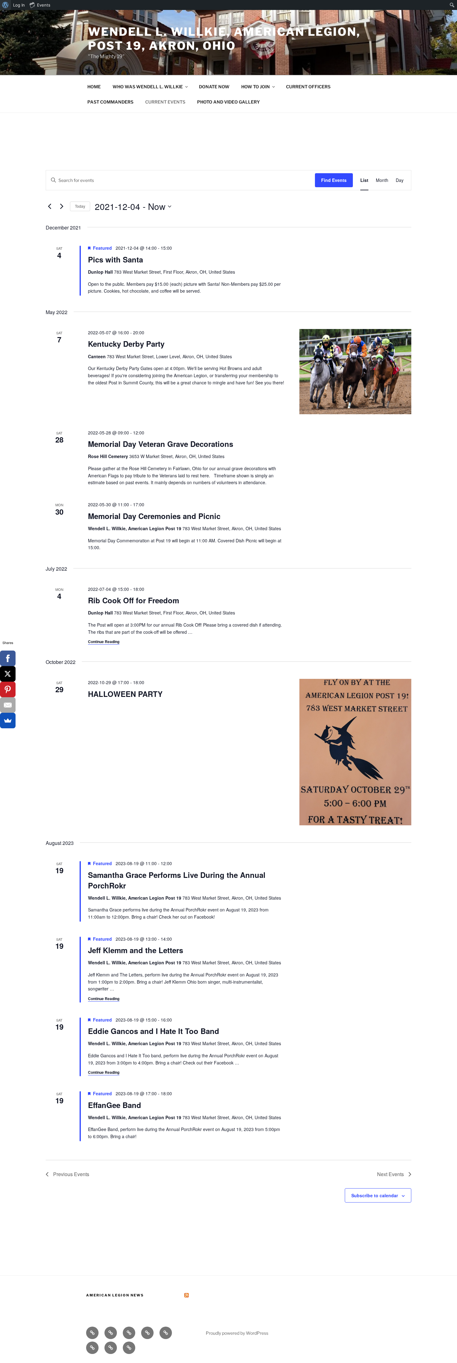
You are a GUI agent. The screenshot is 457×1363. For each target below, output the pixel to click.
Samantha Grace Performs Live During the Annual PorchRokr (176, 880)
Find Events (334, 180)
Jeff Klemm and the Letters (135, 950)
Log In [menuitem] (19, 4)
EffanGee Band (114, 1105)
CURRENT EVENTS (165, 101)
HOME (94, 86)
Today (80, 206)
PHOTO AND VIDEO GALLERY (228, 101)
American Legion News (115, 1295)
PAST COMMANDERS (110, 101)
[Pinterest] (8, 689)
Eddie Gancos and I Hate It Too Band (153, 1031)
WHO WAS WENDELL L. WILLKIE (148, 86)
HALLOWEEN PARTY (125, 693)
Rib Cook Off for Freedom (133, 600)
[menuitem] (5, 5)
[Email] (8, 705)
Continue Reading (103, 641)
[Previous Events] (49, 206)
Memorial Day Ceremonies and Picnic (154, 516)
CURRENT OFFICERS (308, 86)
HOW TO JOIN (255, 86)
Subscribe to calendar (374, 1195)
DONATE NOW (214, 86)
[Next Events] (61, 206)
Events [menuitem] (43, 4)
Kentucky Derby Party (126, 343)
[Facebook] (8, 658)
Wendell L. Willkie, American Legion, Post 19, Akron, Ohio (224, 39)
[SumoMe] (8, 720)
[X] (8, 674)
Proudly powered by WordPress (237, 1333)
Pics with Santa (115, 259)
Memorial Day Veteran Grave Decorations (160, 443)
